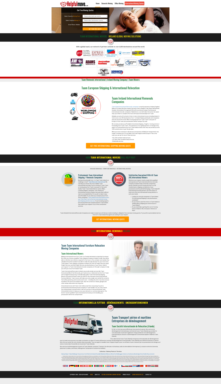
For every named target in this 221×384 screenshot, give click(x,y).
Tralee (70, 354)
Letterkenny (130, 354)
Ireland (94, 354)
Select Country (72, 16)
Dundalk (98, 354)
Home (98, 3)
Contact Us (148, 374)
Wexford (89, 354)
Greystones (81, 354)
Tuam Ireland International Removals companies (125, 106)
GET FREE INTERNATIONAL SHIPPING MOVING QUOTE (110, 145)
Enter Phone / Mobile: (74, 24)
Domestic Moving (107, 3)
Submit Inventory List (137, 374)
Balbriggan (120, 354)
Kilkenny (108, 354)
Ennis (141, 354)
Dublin (145, 354)
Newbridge (137, 354)
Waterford (113, 354)
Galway (63, 354)
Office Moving (119, 3)
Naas (67, 354)
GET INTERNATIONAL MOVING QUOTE (110, 219)
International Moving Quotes (134, 3)
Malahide (103, 354)
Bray (148, 354)
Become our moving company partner (111, 374)
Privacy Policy (126, 374)
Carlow (125, 354)
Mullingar (74, 354)
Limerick (152, 354)
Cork (85, 354)
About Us (97, 374)
